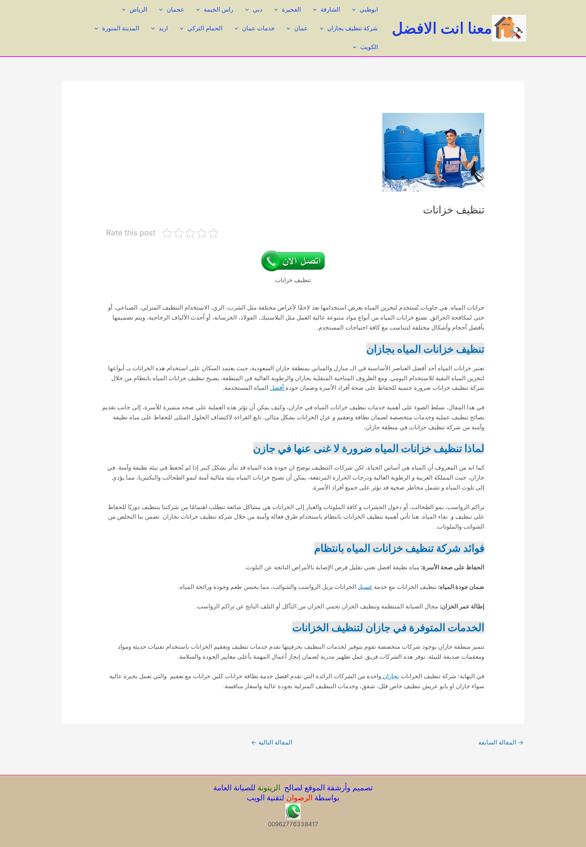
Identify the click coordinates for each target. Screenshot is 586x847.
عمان (301, 28)
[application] (356, 9)
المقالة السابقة (500, 742)
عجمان (175, 9)
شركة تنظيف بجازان (352, 28)
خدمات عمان (258, 28)
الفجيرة (291, 9)
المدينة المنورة (120, 28)
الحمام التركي (204, 28)
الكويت (369, 47)
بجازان (390, 676)
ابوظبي (369, 9)
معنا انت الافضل (442, 28)
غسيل (365, 586)
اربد (163, 28)
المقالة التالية (271, 742)
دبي (257, 9)
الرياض (138, 9)
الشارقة (330, 9)
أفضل (277, 387)
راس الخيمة (218, 9)
